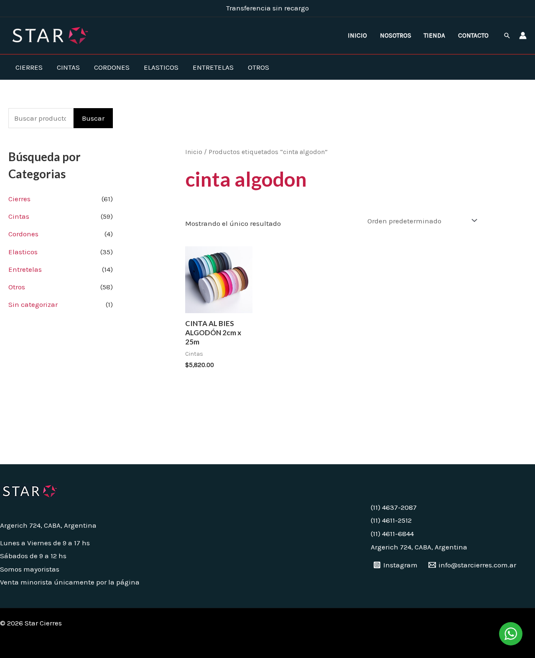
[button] (507, 35)
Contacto (473, 35)
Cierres (29, 67)
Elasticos (161, 67)
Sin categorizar (33, 304)
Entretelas (213, 67)
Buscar (93, 118)
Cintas (68, 67)
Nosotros (395, 35)
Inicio (357, 35)
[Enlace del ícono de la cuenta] (523, 35)
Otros (258, 67)
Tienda (434, 35)
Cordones (112, 67)
